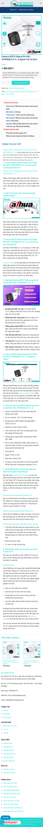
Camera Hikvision (9, 754)
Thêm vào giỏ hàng (21, 83)
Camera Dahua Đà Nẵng (26, 9)
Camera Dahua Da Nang (20, 475)
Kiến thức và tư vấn (10, 726)
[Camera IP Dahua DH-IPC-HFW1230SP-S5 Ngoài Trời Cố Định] (32, 649)
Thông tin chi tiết (12, 144)
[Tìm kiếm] (41, 3)
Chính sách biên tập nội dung (13, 811)
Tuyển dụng (7, 717)
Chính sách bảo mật (10, 783)
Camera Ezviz (8, 747)
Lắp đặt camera (8, 769)
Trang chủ (12, 9)
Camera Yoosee (8, 750)
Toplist (5, 733)
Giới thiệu (6, 714)
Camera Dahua (8, 757)
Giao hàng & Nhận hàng (11, 790)
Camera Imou (7, 743)
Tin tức (5, 729)
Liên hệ (5, 710)
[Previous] (1, 655)
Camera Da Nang (9, 263)
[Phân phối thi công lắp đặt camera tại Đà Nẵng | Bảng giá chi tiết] (21, 3)
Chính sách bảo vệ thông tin (12, 808)
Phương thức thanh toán (11, 794)
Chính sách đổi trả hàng (11, 801)
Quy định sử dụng (9, 797)
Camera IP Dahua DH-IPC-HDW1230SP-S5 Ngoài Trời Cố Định (11, 662)
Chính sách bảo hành (10, 787)
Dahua (4, 65)
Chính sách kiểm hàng (10, 804)
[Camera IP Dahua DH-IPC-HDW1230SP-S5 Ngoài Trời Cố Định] (11, 649)
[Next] (42, 655)
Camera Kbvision (9, 761)
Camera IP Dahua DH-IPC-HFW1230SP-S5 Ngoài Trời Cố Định (32, 662)
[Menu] (3, 3)
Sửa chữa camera (9, 773)
